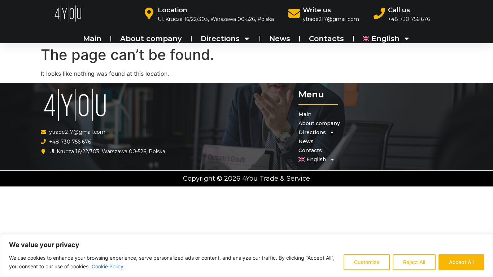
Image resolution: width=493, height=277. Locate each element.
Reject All (414, 262)
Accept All (461, 262)
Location (172, 10)
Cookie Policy (107, 266)
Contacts (326, 38)
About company (151, 38)
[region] (246, 255)
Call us (399, 10)
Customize (366, 262)
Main (92, 38)
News (279, 38)
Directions (220, 38)
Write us (317, 10)
